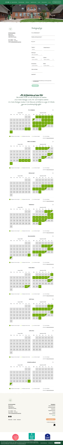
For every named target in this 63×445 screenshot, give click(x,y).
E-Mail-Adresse (46, 47)
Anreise (33, 57)
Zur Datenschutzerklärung (22, 443)
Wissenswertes (52, 413)
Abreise (44, 57)
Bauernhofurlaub (52, 405)
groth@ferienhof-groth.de (16, 41)
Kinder (44, 63)
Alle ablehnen (51, 442)
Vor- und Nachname (35, 32)
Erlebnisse (53, 408)
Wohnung (33, 52)
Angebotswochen (51, 410)
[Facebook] (9, 416)
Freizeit (53, 412)
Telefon (33, 47)
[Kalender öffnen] (41, 59)
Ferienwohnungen (51, 407)
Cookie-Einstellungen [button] (43, 442)
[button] (33, 2)
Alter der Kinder (35, 69)
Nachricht (33, 74)
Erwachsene (33, 63)
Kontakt (53, 415)
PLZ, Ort (33, 41)
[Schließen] (61, 442)
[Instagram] (11, 416)
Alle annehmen (57, 442)
